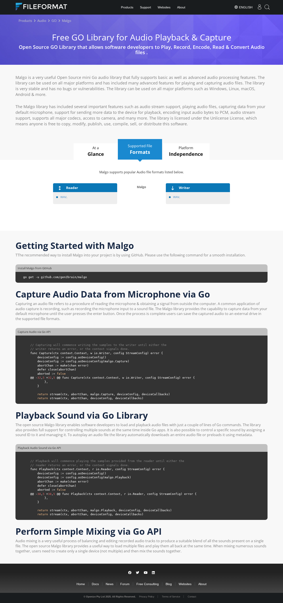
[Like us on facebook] (130, 572)
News (109, 584)
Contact (192, 596)
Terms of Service (171, 596)
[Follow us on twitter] (138, 572)
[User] (259, 7)
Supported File (140, 149)
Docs (95, 584)
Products (127, 7)
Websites (164, 7)
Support (145, 7)
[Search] (267, 7)
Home (80, 584)
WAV (63, 197)
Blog (169, 584)
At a (96, 151)
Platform (186, 151)
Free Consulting (147, 584)
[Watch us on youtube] (146, 572)
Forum (125, 584)
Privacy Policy (146, 596)
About (181, 7)
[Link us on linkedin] (153, 572)
